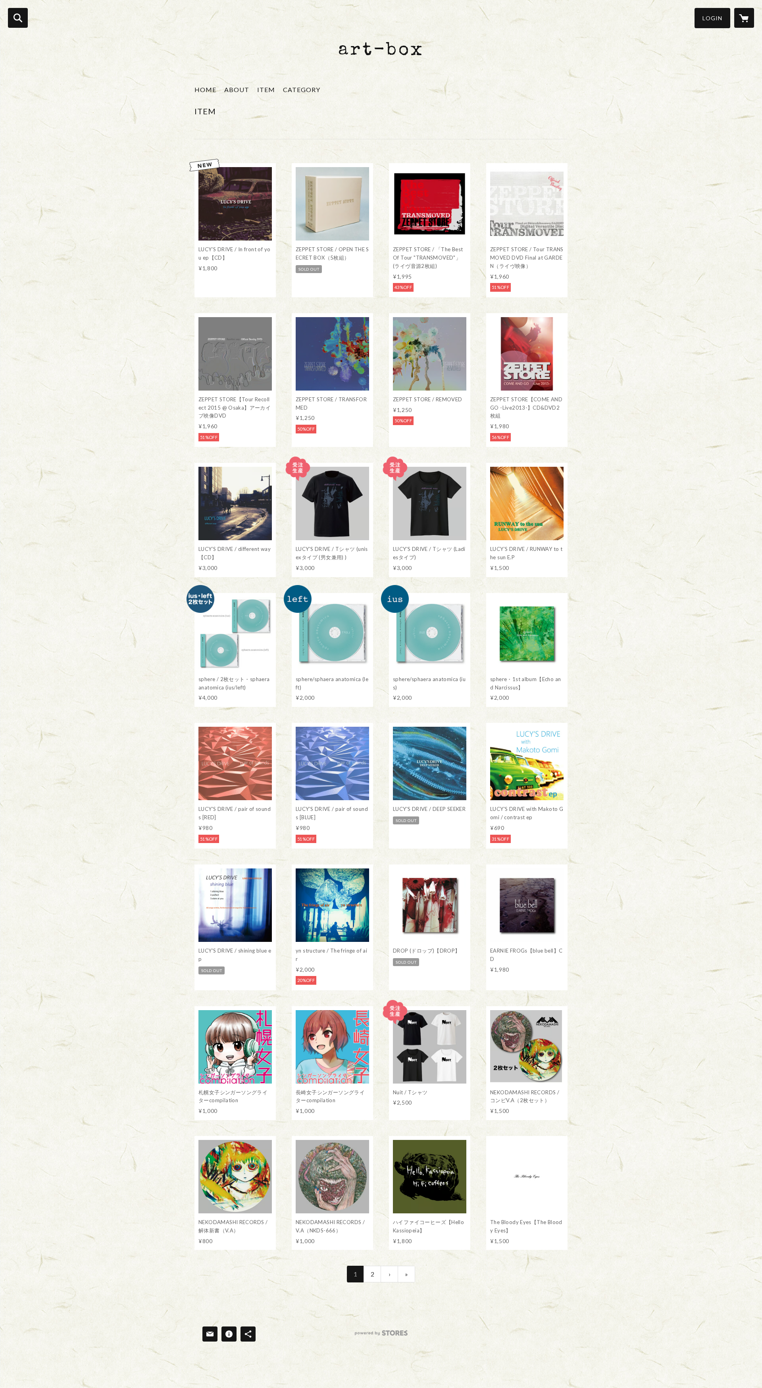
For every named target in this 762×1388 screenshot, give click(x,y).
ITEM (266, 89)
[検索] (18, 18)
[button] (712, 18)
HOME (205, 89)
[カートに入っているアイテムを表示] (744, 18)
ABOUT (236, 89)
